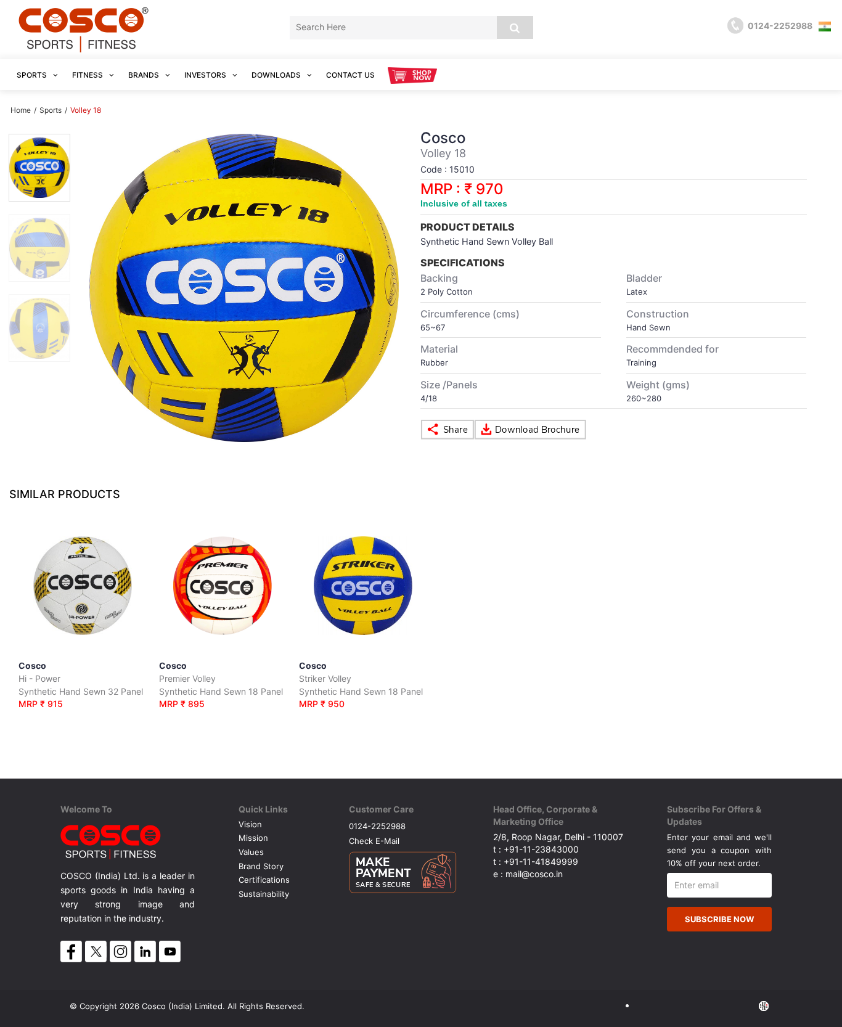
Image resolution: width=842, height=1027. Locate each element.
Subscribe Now (719, 919)
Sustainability (264, 894)
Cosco (80, 684)
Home (20, 110)
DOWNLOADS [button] (277, 75)
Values (251, 852)
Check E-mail (374, 840)
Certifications (264, 880)
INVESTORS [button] (206, 75)
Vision (250, 824)
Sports (50, 110)
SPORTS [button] (33, 75)
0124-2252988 (377, 825)
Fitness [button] (88, 75)
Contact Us (350, 75)
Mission (253, 838)
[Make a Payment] (403, 869)
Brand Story (261, 866)
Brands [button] (144, 75)
